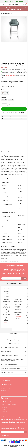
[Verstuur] (25, 432)
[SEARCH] (4, 5)
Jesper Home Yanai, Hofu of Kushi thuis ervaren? (14, 8)
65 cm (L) (11, 99)
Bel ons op (14, 1)
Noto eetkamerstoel (18, 74)
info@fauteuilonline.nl (7, 390)
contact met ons (10, 75)
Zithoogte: (3, 97)
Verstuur (24, 278)
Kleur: (2, 89)
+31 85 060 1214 (6, 388)
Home (2, 12)
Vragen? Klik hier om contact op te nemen (14, 112)
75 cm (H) (4, 99)
